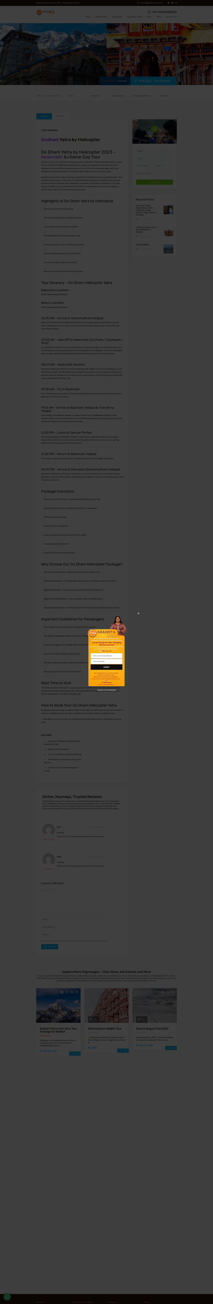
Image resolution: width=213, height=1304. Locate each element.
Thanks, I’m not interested (106, 690)
